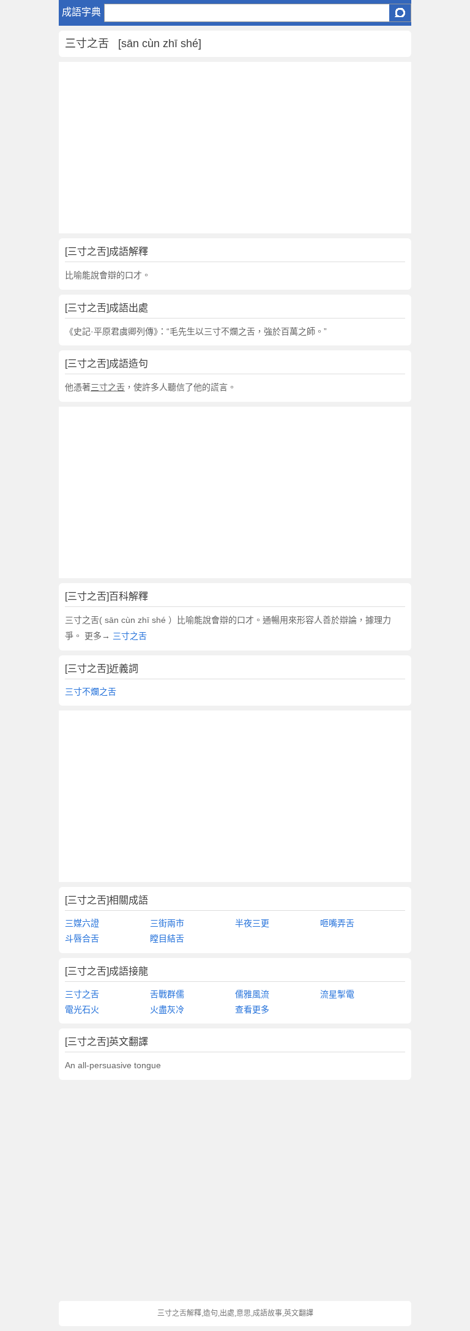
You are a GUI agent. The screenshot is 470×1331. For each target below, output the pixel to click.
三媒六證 (82, 923)
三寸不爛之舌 (90, 691)
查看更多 (252, 1009)
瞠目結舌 (167, 938)
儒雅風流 (252, 994)
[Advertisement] (235, 147)
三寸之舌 (128, 636)
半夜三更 (252, 923)
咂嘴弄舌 (337, 923)
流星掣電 (337, 994)
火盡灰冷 (167, 1009)
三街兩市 (167, 923)
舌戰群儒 (167, 994)
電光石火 (82, 1009)
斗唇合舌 (82, 938)
